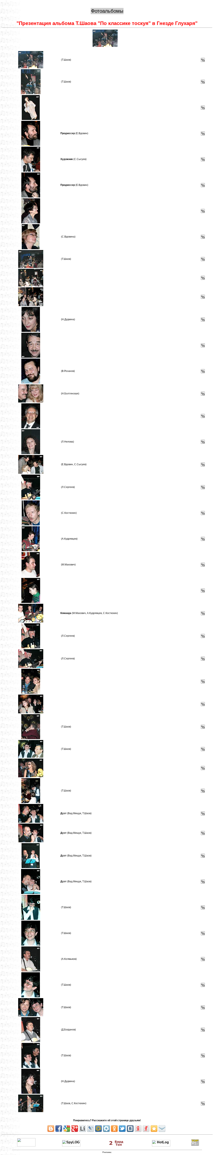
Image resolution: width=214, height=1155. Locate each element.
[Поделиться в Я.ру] (146, 1128)
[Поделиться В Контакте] (130, 1128)
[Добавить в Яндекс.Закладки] (138, 1128)
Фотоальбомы (107, 11)
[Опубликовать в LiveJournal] (90, 1128)
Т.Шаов (66, 59)
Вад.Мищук (74, 813)
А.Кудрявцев (69, 538)
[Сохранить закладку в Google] (66, 1128)
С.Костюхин (69, 512)
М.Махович (68, 564)
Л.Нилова (67, 441)
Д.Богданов (68, 1029)
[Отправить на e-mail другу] (162, 1128)
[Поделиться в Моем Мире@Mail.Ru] (98, 1128)
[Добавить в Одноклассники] (114, 1128)
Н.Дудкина (68, 319)
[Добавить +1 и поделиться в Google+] (74, 1128)
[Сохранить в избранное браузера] (154, 1128)
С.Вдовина (68, 236)
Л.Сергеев (68, 487)
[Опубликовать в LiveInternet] (82, 1128)
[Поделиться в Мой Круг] (106, 1128)
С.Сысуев (80, 159)
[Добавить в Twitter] (122, 1128)
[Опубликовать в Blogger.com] (50, 1128)
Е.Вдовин (81, 133)
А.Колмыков (69, 959)
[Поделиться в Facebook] (58, 1128)
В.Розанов (68, 371)
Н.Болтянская (70, 393)
